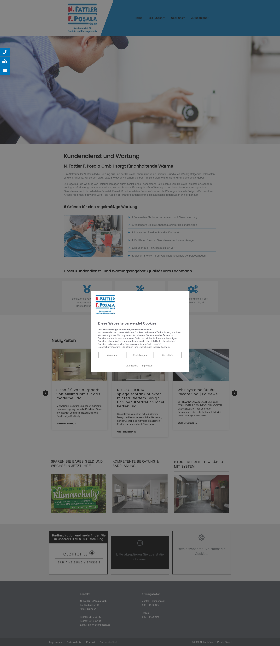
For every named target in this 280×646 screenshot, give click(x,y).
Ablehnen (112, 355)
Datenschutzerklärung (109, 346)
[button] (5, 52)
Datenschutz (131, 365)
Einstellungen (140, 355)
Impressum (147, 365)
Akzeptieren (168, 355)
